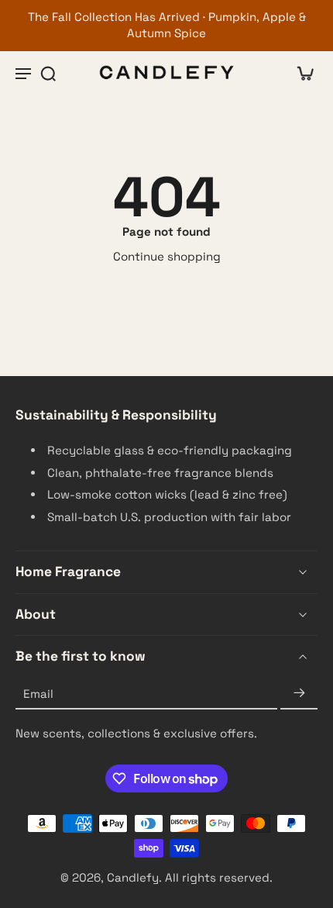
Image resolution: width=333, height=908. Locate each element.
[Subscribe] (299, 694)
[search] (48, 72)
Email (38, 693)
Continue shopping (167, 256)
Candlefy (133, 877)
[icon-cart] (300, 72)
